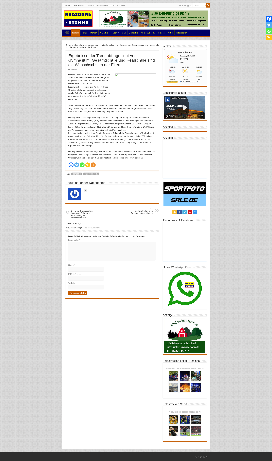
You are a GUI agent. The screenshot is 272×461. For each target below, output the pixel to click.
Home (67, 32)
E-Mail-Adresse (75, 274)
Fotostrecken (181, 33)
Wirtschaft (145, 33)
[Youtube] (188, 5)
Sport (115, 33)
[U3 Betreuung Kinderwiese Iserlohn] (153, 18)
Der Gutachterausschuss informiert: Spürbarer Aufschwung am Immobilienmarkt (82, 213)
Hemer (84, 33)
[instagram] (191, 5)
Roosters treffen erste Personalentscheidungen (142, 211)
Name (71, 265)
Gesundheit (133, 33)
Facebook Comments (92, 228)
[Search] (208, 5)
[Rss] (180, 5)
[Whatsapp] (82, 164)
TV (154, 33)
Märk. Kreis (105, 33)
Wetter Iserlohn (185, 52)
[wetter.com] (172, 82)
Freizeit (161, 33)
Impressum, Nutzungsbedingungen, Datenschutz (107, 5)
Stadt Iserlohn (91, 174)
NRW (124, 33)
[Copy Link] (87, 164)
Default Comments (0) (73, 228)
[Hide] (271, 43)
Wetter (170, 33)
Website (72, 283)
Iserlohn (75, 33)
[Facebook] (182, 5)
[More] (93, 164)
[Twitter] (185, 5)
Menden (93, 33)
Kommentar (74, 240)
